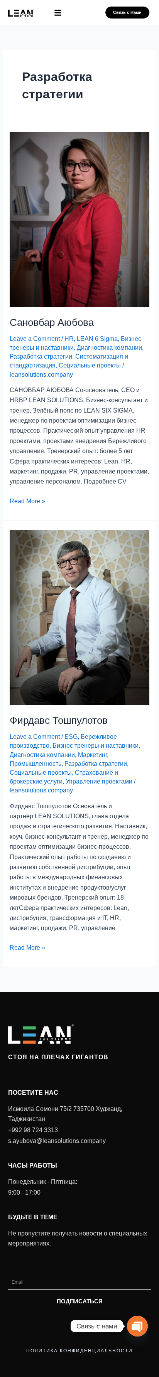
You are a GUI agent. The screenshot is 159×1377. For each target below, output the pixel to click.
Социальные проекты (90, 365)
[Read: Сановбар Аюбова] (80, 219)
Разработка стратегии (41, 356)
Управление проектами (99, 781)
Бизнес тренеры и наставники (95, 745)
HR (69, 338)
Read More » (27, 500)
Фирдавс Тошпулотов (59, 720)
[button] (58, 13)
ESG (71, 736)
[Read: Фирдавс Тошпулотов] (80, 617)
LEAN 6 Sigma (97, 338)
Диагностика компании (109, 347)
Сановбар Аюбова (52, 322)
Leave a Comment (35, 338)
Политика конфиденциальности (79, 1350)
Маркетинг (92, 755)
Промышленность (35, 763)
